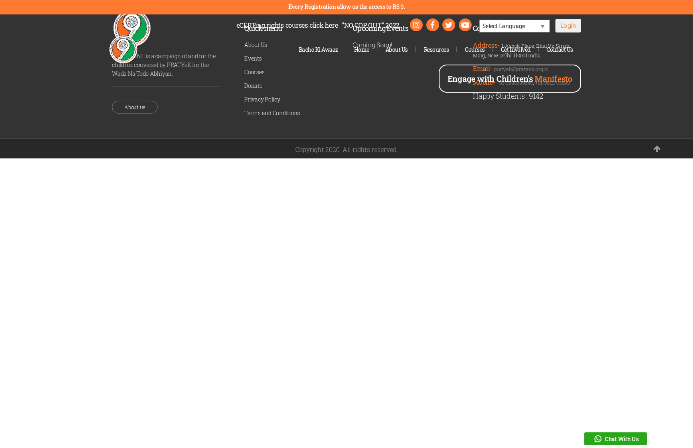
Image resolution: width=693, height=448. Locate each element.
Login (568, 25)
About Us (396, 49)
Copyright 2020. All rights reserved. (346, 149)
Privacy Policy (262, 99)
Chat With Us (622, 439)
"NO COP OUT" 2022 (370, 25)
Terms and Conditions (272, 113)
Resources (436, 49)
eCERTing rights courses (287, 25)
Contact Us (560, 49)
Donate (253, 85)
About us (134, 107)
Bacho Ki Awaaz (318, 49)
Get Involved (516, 49)
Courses (475, 49)
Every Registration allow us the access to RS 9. (346, 6)
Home (361, 49)
